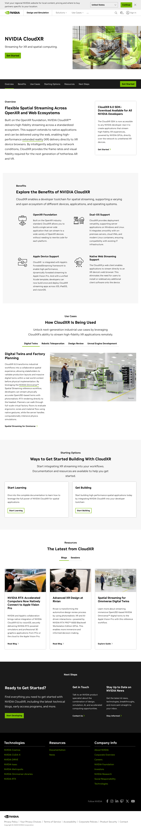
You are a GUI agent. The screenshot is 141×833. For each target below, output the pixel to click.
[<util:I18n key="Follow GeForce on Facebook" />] (107, 801)
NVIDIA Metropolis (13, 769)
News (52, 754)
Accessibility (69, 821)
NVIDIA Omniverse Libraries (18, 774)
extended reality (32, 139)
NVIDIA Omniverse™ (29, 385)
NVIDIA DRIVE (11, 759)
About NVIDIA (101, 749)
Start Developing (14, 715)
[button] (121, 13)
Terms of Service (52, 821)
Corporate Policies (88, 821)
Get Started (103, 149)
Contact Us (78, 716)
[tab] (31, 343)
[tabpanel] (70, 390)
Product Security (108, 821)
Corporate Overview (104, 754)
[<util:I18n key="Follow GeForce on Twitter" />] (127, 801)
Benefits (22, 84)
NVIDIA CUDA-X (12, 754)
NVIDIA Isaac (10, 764)
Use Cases (77, 12)
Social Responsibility (105, 778)
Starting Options (52, 84)
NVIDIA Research (103, 774)
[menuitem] (37, 13)
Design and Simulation (38, 12)
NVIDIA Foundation (104, 764)
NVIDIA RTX (10, 778)
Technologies (101, 783)
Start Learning (16, 510)
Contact (124, 821)
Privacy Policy (11, 821)
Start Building (83, 510)
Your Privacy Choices (30, 821)
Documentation (57, 749)
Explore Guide (104, 643)
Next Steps (84, 84)
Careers (98, 759)
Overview (9, 84)
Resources (69, 84)
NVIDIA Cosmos (12, 749)
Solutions (61, 12)
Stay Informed (113, 716)
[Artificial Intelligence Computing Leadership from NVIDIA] (12, 13)
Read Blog (12, 643)
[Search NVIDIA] (116, 12)
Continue (126, 5)
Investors (99, 769)
